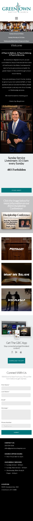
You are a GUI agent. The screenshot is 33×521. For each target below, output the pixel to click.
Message (4, 408)
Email (3, 400)
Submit (16, 432)
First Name (5, 385)
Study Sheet (16, 190)
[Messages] (16, 260)
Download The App (16, 361)
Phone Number (6, 422)
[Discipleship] (16, 311)
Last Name (5, 391)
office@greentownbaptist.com (15, 448)
